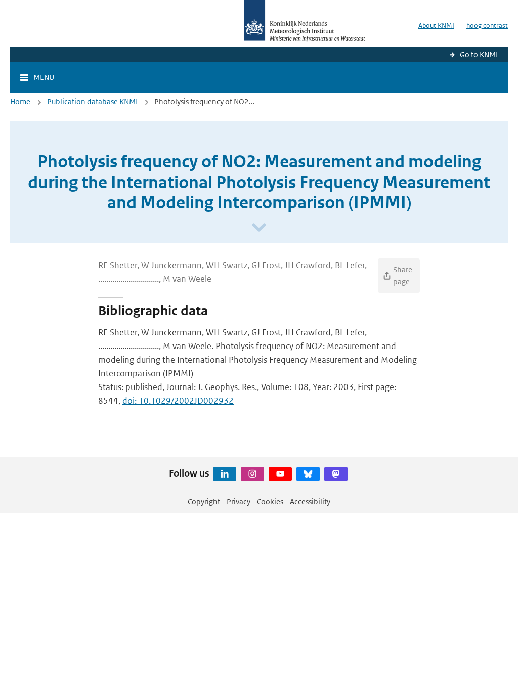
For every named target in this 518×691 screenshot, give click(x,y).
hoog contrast (487, 25)
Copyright (204, 501)
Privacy (238, 501)
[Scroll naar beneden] (259, 228)
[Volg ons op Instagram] (252, 474)
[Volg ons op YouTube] (280, 474)
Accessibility (310, 501)
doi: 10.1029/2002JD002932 (178, 400)
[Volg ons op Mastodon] (336, 474)
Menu (43, 77)
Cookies (270, 501)
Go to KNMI (479, 54)
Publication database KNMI (92, 101)
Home (20, 101)
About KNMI (436, 25)
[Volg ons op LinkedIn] (224, 474)
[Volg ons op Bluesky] (308, 474)
